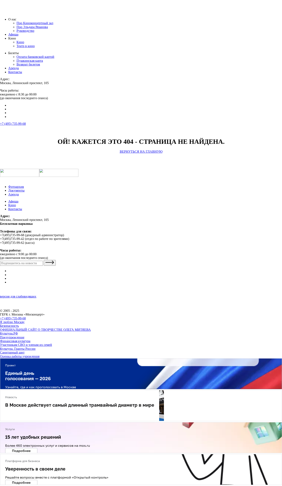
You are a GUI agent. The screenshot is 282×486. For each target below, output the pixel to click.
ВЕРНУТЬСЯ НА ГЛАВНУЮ (141, 151)
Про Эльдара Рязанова (32, 27)
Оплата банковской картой (35, 56)
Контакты (15, 72)
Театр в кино (26, 46)
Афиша (13, 34)
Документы (16, 190)
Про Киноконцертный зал (35, 23)
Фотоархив (16, 186)
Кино (20, 42)
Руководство (25, 30)
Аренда (13, 68)
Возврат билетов (28, 64)
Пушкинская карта (30, 60)
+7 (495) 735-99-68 (13, 123)
